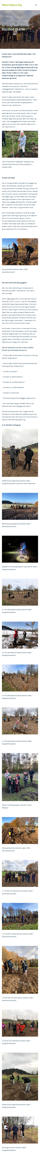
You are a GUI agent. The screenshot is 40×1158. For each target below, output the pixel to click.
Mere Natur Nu (12, 5)
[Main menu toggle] (36, 5)
